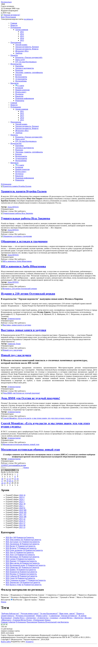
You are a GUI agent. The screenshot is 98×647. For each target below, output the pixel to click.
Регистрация (10, 17)
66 (24, 525)
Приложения (32, 622)
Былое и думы (15, 585)
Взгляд (12, 546)
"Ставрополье (54, 616)
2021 (21, 506)
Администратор (14, 319)
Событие (13, 576)
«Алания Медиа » (66, 618)
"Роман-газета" (42, 616)
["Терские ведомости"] (10, 15)
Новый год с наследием (16, 355)
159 (20, 582)
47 (15, 552)
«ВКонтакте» (6, 620)
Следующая (12, 465)
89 (18, 576)
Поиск (26, 467)
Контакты (65, 622)
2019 (21, 510)
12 (7, 479)
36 (21, 544)
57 (24, 523)
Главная (4, 622)
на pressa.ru (28, 19)
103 (20, 557)
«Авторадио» (30, 618)
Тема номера (15, 540)
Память (13, 570)
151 (20, 542)
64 (16, 578)
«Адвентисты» (43, 618)
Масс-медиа (14, 563)
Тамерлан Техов (14, 344)
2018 (21, 512)
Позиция (13, 572)
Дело (12, 555)
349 (14, 537)
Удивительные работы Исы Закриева (25, 218)
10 (2, 479)
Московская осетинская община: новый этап (30, 449)
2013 (21, 523)
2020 (21, 508)
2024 (21, 499)
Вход (3, 17)
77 (27, 580)
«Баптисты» (79, 618)
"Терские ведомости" (69, 616)
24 (2, 483)
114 (15, 555)
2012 (21, 525)
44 (21, 563)
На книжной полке (17, 565)
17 (2, 481)
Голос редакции (16, 550)
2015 (21, 519)
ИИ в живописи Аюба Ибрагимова (23, 266)
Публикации (21, 622)
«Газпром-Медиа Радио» (22, 620)
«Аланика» (53, 618)
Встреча (13, 548)
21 (12, 481)
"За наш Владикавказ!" (48, 613)
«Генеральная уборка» (42, 620)
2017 (21, 514)
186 (24, 517)
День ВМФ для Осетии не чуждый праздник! (30, 398)
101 (21, 540)
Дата (12, 552)
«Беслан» (88, 618)
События (11, 622)
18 (24, 504)
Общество (14, 567)
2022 (21, 504)
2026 (21, 495)
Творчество (14, 582)
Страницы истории (17, 580)
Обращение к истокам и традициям (24, 241)
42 (18, 572)
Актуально (14, 542)
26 (24, 550)
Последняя (21, 465)
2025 (21, 497)
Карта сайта (6, 642)
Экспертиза (14, 544)
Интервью (14, 557)
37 (24, 521)
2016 (21, 517)
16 (18, 479)
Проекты (41, 622)
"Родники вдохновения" (25, 616)
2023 (21, 502)
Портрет (13, 561)
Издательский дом (53, 622)
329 (24, 512)
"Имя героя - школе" (67, 613)
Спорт (12, 578)
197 (24, 514)
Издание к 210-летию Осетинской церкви (28, 293)
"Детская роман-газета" (29, 613)
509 (24, 510)
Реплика (13, 574)
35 (27, 565)
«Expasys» (29, 642)
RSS (7, 537)
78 (17, 570)
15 (15, 479)
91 (24, 508)
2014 (21, 521)
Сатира (13, 559)
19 (7, 481)
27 (10, 483)
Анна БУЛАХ (13, 207)
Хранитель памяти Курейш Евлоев (24, 191)
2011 (21, 527)
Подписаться (6, 2)
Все (11, 537)
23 (24, 527)
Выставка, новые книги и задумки (23, 330)
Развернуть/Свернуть (25, 537)
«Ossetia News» (19, 618)
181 (19, 567)
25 (5, 483)
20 (10, 481)
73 (18, 548)
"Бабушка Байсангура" (10, 613)
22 (24, 519)
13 (10, 479)
